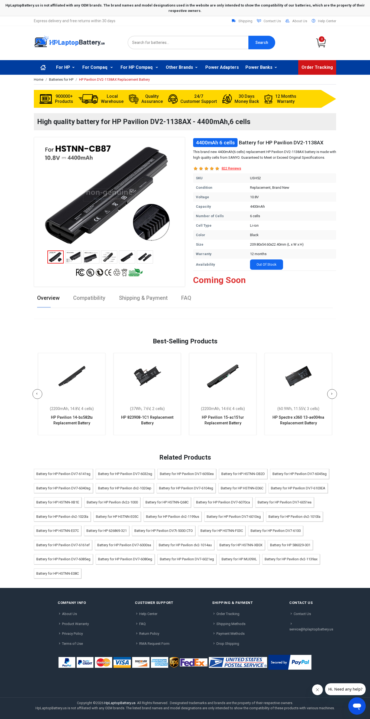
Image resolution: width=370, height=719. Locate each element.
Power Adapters (222, 67)
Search (261, 42)
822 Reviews (231, 168)
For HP (63, 67)
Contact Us (272, 21)
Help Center (327, 21)
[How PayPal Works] (290, 662)
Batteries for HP (61, 79)
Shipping (245, 21)
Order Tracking (317, 67)
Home (38, 79)
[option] (109, 195)
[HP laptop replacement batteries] (69, 41)
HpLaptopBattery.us (119, 703)
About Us (299, 21)
